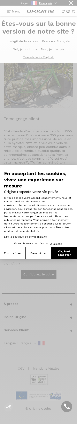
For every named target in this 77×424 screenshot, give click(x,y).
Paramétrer (38, 253)
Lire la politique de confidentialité (25, 236)
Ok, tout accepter (64, 253)
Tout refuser (13, 253)
